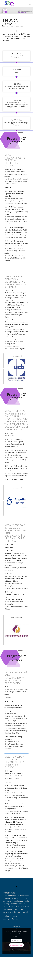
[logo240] (13, 3)
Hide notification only (16, 945)
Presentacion (16, 926)
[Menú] (30, 3)
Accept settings (16, 940)
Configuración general (16, 950)
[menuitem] (30, 3)
